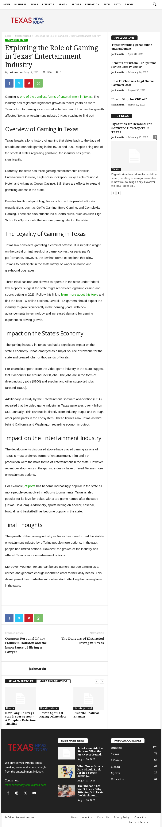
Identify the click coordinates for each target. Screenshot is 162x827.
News (6, 4)
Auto (117, 4)
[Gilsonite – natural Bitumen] (88, 698)
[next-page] (102, 681)
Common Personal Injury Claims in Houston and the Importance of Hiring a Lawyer (26, 645)
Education (92, 4)
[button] (154, 4)
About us (87, 817)
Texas (34, 4)
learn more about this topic (79, 294)
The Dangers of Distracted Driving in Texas (82, 641)
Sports (76, 4)
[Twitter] (19, 83)
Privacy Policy (122, 817)
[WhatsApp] (38, 83)
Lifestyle (48, 4)
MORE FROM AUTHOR (53, 681)
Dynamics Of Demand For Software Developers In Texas (131, 128)
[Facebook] (9, 83)
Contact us (140, 817)
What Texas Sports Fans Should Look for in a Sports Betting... (90, 771)
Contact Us (103, 817)
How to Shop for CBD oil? (129, 99)
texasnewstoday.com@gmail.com (25, 784)
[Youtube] (35, 793)
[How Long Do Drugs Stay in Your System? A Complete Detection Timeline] (20, 698)
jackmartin (15, 72)
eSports (29, 486)
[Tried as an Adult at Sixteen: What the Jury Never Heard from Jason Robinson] (66, 753)
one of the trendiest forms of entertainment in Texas (56, 96)
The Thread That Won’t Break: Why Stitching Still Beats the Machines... (90, 791)
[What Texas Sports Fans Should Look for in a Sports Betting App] (66, 771)
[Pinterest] (28, 83)
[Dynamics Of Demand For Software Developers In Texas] (134, 156)
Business (20, 4)
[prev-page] (97, 681)
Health (62, 4)
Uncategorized (23, 36)
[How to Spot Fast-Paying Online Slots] (54, 698)
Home (8, 36)
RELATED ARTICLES (20, 681)
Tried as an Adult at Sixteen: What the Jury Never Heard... (90, 751)
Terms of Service (138, 822)
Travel (129, 4)
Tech (107, 4)
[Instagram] (18, 793)
